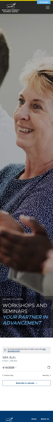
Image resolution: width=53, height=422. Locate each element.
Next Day (46, 375)
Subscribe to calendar (25, 383)
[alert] (26, 350)
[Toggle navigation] (47, 7)
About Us (45, 419)
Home (33, 419)
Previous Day (8, 375)
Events (5, 361)
